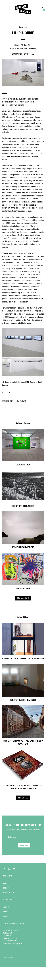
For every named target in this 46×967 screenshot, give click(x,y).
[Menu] (3, 9)
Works (26, 54)
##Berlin (5, 401)
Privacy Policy (8, 892)
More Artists (23, 598)
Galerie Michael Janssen (16, 924)
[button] (42, 9)
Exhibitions (23, 27)
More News (23, 798)
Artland (6, 907)
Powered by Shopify (8, 957)
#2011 (12, 401)
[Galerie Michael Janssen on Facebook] (4, 868)
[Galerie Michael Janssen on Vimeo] (14, 868)
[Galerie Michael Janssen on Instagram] (9, 868)
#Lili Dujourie (21, 401)
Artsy (5, 916)
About (5, 883)
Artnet (5, 912)
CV (33, 54)
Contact (6, 888)
